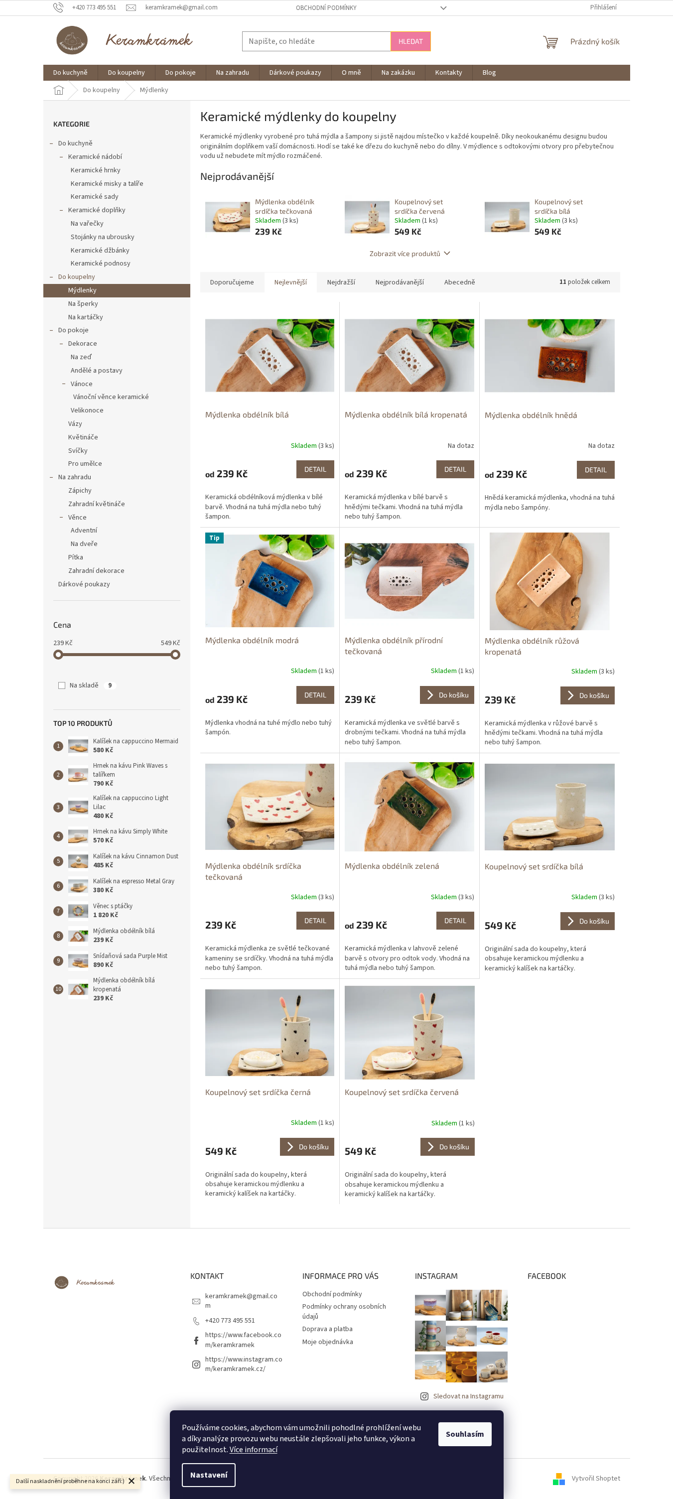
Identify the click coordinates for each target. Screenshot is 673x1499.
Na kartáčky (85, 317)
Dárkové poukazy (84, 584)
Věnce (77, 518)
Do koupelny (76, 277)
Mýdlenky (82, 290)
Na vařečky (87, 224)
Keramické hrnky (96, 170)
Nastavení (208, 1475)
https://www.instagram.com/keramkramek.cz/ (243, 1364)
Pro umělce (85, 464)
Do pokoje (73, 330)
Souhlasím (465, 1434)
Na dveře (84, 544)
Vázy (75, 424)
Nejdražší (341, 282)
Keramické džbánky (100, 251)
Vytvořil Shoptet (596, 1479)
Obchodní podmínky (326, 7)
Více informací (253, 1449)
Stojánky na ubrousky (103, 237)
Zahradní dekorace (96, 571)
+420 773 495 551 (230, 1321)
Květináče (83, 437)
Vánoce (82, 384)
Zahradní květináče (96, 504)
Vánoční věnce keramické (111, 397)
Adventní (84, 531)
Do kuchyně (75, 143)
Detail (315, 469)
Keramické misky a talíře (107, 184)
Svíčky (78, 451)
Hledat (411, 41)
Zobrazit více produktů (405, 253)
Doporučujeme (232, 282)
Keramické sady (95, 197)
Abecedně (459, 282)
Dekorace (82, 344)
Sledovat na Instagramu (468, 1396)
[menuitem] (70, 73)
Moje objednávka (327, 1342)
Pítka (75, 557)
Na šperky (83, 304)
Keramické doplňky (97, 210)
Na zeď (81, 357)
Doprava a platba (327, 1329)
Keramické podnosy (101, 264)
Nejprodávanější (400, 282)
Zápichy (80, 491)
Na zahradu (74, 477)
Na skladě (91, 685)
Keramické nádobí (95, 157)
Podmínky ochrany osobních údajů (344, 1311)
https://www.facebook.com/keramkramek (243, 1340)
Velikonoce (87, 410)
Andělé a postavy (97, 371)
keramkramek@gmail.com (241, 1301)
